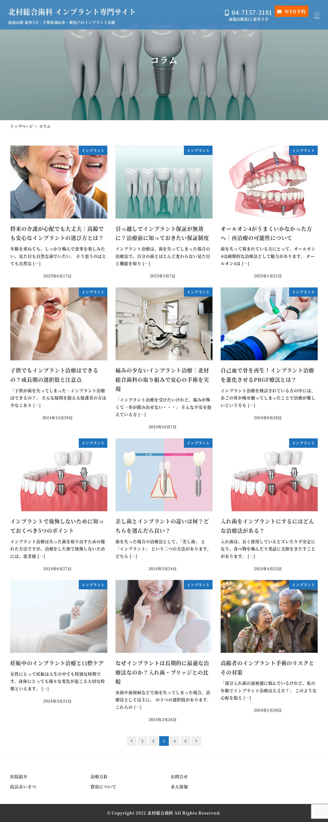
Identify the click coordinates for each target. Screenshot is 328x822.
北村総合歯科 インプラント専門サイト (72, 11)
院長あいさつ (23, 787)
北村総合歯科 (160, 813)
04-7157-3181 (252, 12)
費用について (103, 787)
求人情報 (179, 787)
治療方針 (99, 776)
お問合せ (179, 776)
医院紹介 (19, 776)
